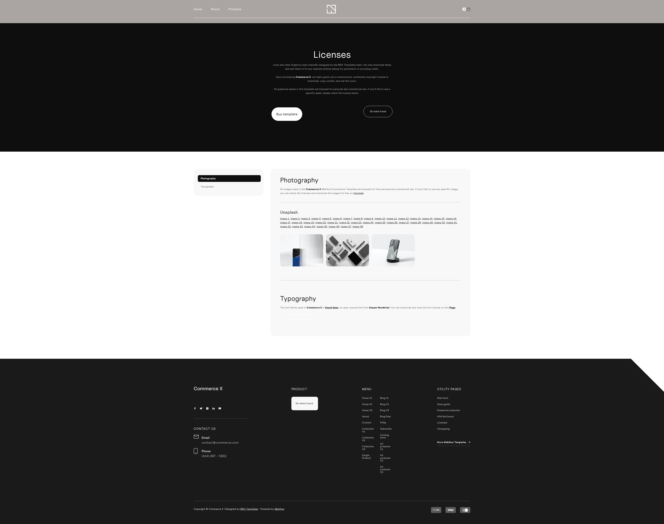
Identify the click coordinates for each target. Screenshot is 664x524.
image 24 (368, 222)
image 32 (285, 226)
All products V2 (385, 458)
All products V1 (385, 447)
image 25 (380, 222)
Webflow (279, 509)
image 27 (404, 222)
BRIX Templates (249, 509)
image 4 (316, 218)
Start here (442, 398)
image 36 (334, 226)
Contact (366, 422)
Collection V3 (368, 448)
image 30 (439, 222)
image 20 (320, 222)
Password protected (448, 410)
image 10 (380, 218)
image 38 (357, 226)
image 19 (308, 222)
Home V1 (367, 398)
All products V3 (385, 470)
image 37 (346, 226)
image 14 (427, 218)
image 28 (415, 222)
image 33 (297, 226)
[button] (466, 9)
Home (198, 9)
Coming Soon (384, 436)
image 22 (344, 222)
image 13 (415, 218)
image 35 (321, 226)
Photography (208, 178)
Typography (207, 186)
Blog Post (385, 416)
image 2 (294, 218)
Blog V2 (384, 404)
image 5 (326, 218)
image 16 (451, 218)
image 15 (439, 218)
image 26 (392, 222)
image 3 (305, 218)
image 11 (391, 218)
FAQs (383, 422)
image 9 (368, 218)
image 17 (285, 222)
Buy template (286, 114)
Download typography (299, 319)
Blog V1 (384, 398)
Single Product (366, 456)
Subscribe (386, 429)
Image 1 (284, 218)
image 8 (358, 218)
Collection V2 (368, 439)
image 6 (337, 218)
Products (234, 9)
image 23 (356, 222)
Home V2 (367, 404)
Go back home (378, 111)
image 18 (297, 222)
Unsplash (358, 193)
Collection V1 (368, 430)
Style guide (443, 404)
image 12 (403, 218)
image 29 (427, 222)
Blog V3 (384, 410)
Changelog (443, 429)
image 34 (309, 226)
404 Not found (445, 416)
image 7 (347, 218)
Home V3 (367, 410)
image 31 (451, 222)
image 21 (332, 222)
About (215, 9)
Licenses (442, 422)
